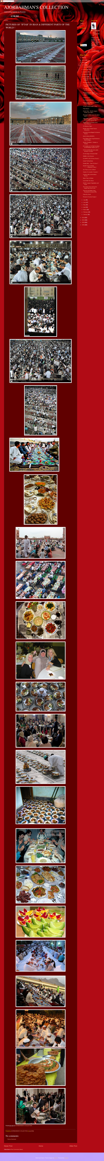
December (86, 67)
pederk (56, 1158)
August (85, 76)
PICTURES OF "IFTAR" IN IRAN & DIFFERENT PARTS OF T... (91, 147)
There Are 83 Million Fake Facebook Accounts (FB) (90, 191)
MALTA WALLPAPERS (88, 136)
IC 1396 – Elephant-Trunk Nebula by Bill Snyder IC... (91, 89)
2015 (83, 57)
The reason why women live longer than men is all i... (90, 187)
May (84, 204)
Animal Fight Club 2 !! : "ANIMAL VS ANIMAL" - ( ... (91, 103)
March (85, 209)
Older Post (73, 1146)
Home (41, 1146)
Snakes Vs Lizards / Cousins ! (90, 172)
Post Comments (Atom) (17, 1149)
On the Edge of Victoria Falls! (90, 153)
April (84, 207)
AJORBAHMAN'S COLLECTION (36, 7)
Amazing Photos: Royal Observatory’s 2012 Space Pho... (90, 94)
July (84, 200)
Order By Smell (87, 194)
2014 (83, 60)
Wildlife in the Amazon (88, 156)
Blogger (66, 1158)
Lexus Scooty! (86, 97)
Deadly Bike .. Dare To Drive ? (90, 163)
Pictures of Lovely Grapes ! (90, 196)
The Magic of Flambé (88, 100)
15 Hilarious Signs (87, 126)
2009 (83, 222)
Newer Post (8, 1146)
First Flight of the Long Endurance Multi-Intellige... (91, 139)
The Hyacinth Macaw (88, 82)
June (84, 202)
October (85, 72)
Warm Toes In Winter (88, 178)
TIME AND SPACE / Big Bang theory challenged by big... (90, 119)
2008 (83, 224)
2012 (83, 65)
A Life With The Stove (88, 180)
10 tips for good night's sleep (90, 106)
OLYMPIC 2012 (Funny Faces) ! (91, 158)
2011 (83, 217)
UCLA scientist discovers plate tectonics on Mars (90, 150)
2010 (83, 220)
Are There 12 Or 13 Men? (89, 169)
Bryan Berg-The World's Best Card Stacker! (90, 123)
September (86, 74)
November (86, 69)
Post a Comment (12, 1139)
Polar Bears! (86, 108)
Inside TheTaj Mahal (88, 161)
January (85, 214)
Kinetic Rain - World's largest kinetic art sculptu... (90, 111)
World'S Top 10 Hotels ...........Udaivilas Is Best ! (89, 166)
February (85, 212)
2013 (83, 62)
